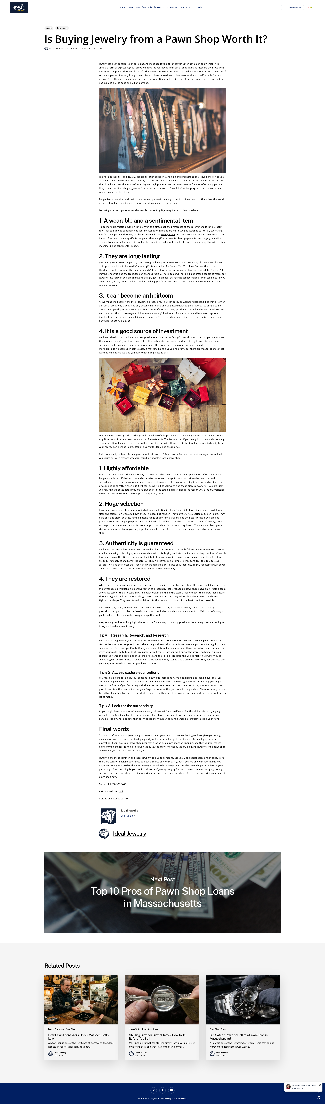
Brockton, (217, 557)
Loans (51, 1029)
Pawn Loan (59, 1029)
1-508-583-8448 (118, 784)
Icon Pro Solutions (179, 1098)
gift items (107, 439)
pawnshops (199, 648)
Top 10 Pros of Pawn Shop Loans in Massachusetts (162, 892)
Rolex (155, 1029)
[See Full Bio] (135, 816)
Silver (223, 1029)
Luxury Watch (135, 1029)
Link (121, 791)
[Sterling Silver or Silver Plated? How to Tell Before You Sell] (162, 1017)
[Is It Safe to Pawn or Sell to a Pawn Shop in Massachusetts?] (243, 1017)
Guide (49, 28)
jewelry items (168, 234)
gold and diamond (143, 75)
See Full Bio (127, 815)
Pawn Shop (62, 28)
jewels (200, 584)
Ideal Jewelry (56, 48)
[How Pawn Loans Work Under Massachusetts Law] (81, 1017)
